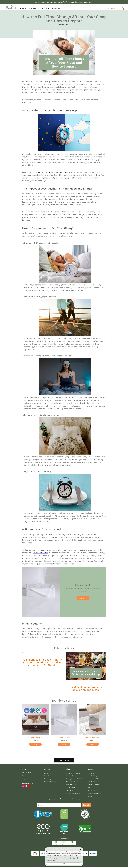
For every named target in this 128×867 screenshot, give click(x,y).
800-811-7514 (111, 8)
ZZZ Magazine (92, 782)
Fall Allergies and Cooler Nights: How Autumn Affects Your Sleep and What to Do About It (42, 662)
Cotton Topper (70, 787)
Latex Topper (70, 790)
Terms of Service (93, 790)
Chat (23, 779)
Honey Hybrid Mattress (35, 737)
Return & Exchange (94, 784)
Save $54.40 (82, 598)
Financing (47, 779)
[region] (64, 2)
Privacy (90, 796)
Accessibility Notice (94, 793)
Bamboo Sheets (40, 553)
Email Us (25, 776)
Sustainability (92, 776)
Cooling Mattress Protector (92, 737)
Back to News (65, 760)
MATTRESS (23, 8)
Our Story (91, 773)
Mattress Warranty (50, 782)
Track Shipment (49, 776)
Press (89, 787)
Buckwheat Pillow (71, 784)
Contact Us (47, 773)
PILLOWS (45, 8)
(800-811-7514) (26, 773)
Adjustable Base (34, 8)
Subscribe (86, 805)
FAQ (45, 784)
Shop (35, 744)
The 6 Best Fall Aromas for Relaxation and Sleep (85, 688)
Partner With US (93, 779)
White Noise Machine (73, 793)
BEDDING (53, 8)
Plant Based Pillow (72, 782)
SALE (59, 8)
